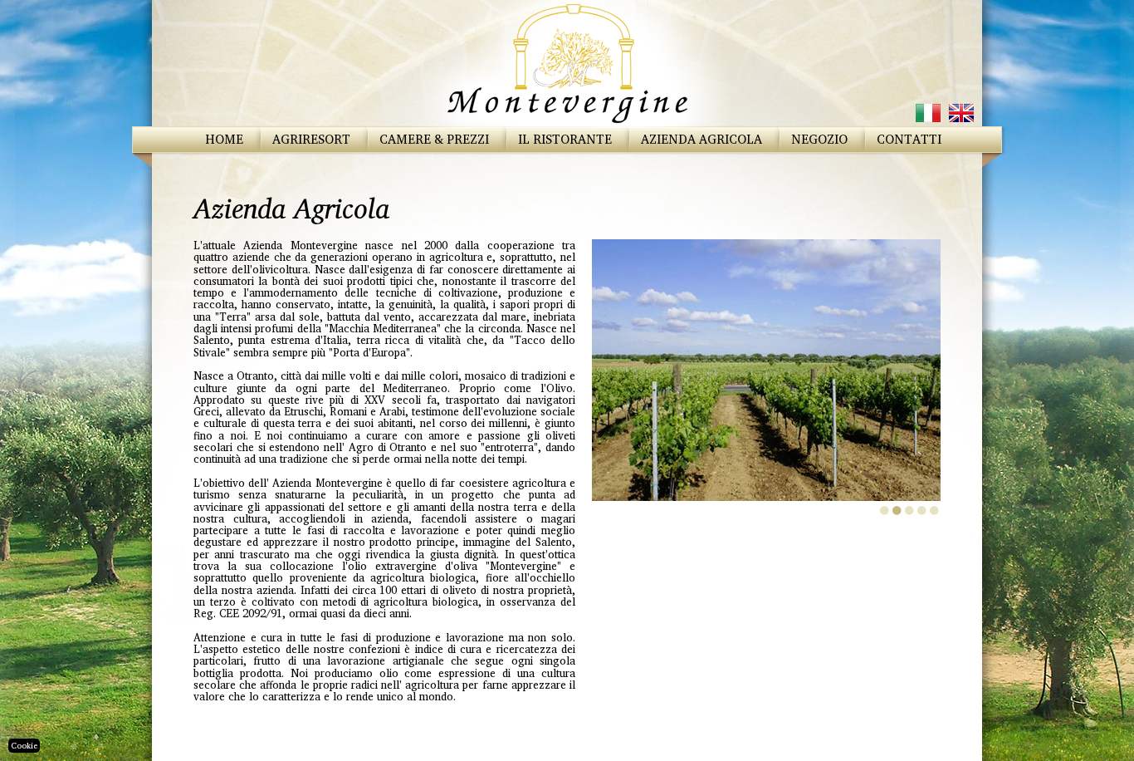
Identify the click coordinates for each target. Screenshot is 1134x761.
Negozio (819, 139)
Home (224, 139)
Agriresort (311, 139)
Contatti (909, 139)
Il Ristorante (565, 139)
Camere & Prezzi (434, 139)
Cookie (24, 745)
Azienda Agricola (701, 139)
